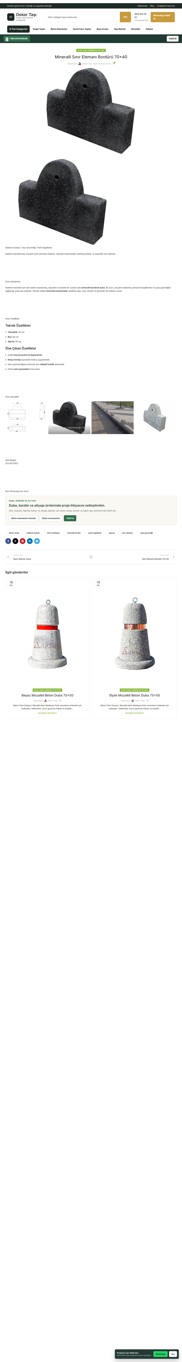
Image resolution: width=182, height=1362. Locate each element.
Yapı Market (119, 29)
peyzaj (112, 533)
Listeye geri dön (91, 557)
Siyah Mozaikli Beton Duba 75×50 (134, 695)
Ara (125, 17)
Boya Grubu (102, 29)
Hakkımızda (142, 6)
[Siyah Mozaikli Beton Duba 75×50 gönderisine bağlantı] (135, 633)
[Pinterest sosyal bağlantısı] (22, 541)
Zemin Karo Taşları (82, 29)
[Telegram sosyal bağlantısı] (37, 541)
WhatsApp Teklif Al (161, 17)
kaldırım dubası (33, 533)
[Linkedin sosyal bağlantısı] (30, 541)
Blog (152, 6)
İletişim (149, 29)
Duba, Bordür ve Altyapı (93, 50)
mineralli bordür (74, 533)
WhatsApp (160, 1354)
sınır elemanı (127, 533)
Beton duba (14, 533)
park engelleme (94, 533)
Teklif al (70, 518)
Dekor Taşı (87, 63)
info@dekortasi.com (166, 6)
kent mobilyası (53, 533)
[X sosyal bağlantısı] (15, 541)
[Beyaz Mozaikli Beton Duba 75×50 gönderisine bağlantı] (47, 633)
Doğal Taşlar (39, 29)
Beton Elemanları (59, 29)
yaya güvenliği (146, 533)
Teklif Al (173, 38)
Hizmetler (135, 29)
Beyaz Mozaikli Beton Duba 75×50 (47, 695)
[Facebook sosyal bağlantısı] (8, 541)
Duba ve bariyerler (51, 518)
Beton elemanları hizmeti (23, 518)
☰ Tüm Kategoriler (18, 29)
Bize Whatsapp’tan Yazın (17, 491)
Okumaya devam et (47, 713)
